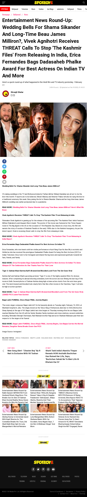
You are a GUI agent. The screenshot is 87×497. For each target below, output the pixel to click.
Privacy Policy (80, 492)
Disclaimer (69, 492)
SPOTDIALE (4, 9)
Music (33, 9)
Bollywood (15, 9)
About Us (73, 494)
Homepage (6, 14)
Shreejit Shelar (17, 92)
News (26, 14)
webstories (60, 9)
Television (25, 9)
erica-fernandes (22, 338)
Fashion (41, 9)
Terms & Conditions (56, 492)
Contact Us (64, 494)
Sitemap (82, 494)
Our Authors (66, 481)
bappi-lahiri (35, 338)
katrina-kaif (59, 338)
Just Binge (50, 9)
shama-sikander (9, 340)
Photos (79, 9)
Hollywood (70, 9)
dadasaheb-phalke (73, 338)
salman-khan (47, 338)
